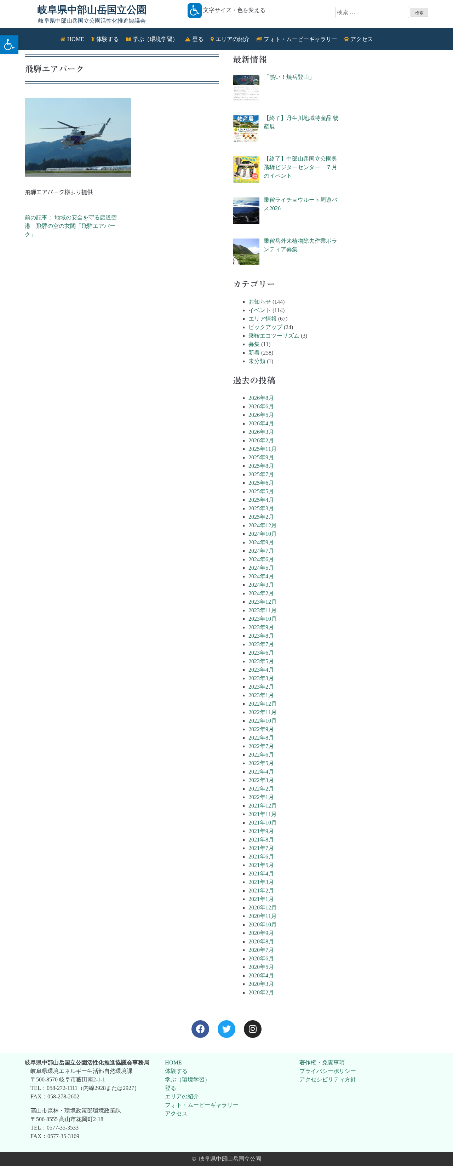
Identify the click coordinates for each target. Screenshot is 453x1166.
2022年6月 (261, 755)
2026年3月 (261, 432)
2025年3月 (261, 508)
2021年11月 (262, 814)
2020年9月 (261, 933)
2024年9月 (261, 542)
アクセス (176, 1113)
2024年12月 (262, 525)
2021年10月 (262, 823)
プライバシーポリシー (327, 1071)
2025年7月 (261, 474)
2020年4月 (261, 975)
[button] (9, 44)
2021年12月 (262, 806)
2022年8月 (261, 738)
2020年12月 (262, 907)
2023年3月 (261, 678)
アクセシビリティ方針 (327, 1079)
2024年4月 (261, 576)
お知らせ (259, 302)
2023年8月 (261, 636)
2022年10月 (262, 721)
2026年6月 (261, 406)
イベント (259, 310)
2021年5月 (261, 865)
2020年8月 (261, 941)
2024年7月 (261, 551)
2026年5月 (261, 415)
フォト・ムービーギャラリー (202, 1105)
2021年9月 (261, 831)
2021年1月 (261, 899)
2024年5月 (261, 568)
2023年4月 (261, 670)
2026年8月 (261, 398)
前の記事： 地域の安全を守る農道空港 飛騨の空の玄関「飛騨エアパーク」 (71, 225)
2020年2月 (261, 992)
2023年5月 (261, 661)
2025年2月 (261, 517)
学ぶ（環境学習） (187, 1079)
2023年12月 (262, 602)
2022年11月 (262, 712)
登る (170, 1088)
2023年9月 (261, 627)
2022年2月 (261, 789)
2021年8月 (261, 840)
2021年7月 (261, 848)
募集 (254, 344)
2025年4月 (261, 500)
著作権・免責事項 (322, 1062)
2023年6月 (261, 653)
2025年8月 (261, 466)
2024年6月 (261, 559)
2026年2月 (261, 440)
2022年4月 (261, 772)
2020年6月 (261, 958)
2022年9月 (261, 729)
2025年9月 (261, 457)
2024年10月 (262, 534)
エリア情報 (262, 319)
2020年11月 (262, 916)
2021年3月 (261, 882)
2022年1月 (261, 797)
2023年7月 (261, 644)
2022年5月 (261, 763)
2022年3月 (261, 780)
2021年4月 (261, 874)
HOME (173, 1062)
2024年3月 (261, 585)
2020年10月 (262, 924)
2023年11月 (262, 610)
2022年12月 (262, 704)
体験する (176, 1071)
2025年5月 (261, 491)
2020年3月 (261, 984)
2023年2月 (261, 687)
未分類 (256, 361)
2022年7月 (261, 746)
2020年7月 (261, 950)
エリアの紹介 (182, 1096)
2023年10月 (262, 619)
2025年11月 (262, 449)
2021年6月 (261, 857)
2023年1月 (261, 695)
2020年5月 (261, 967)
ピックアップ (265, 327)
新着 (254, 353)
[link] (200, 1029)
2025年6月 (261, 483)
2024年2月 (261, 593)
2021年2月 (261, 891)
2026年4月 (261, 423)
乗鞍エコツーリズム (273, 336)
